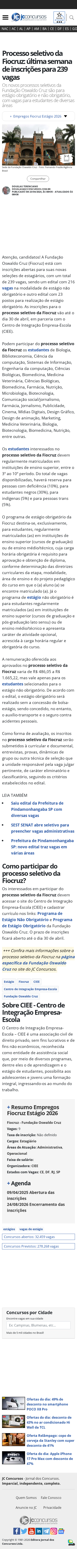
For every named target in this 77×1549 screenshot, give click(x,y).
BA (45, 28)
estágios (9, 1229)
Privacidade (52, 1507)
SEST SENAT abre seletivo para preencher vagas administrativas (42, 828)
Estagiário (28, 1141)
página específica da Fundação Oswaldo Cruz (38, 963)
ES (67, 28)
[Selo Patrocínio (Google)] (59, 17)
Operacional (17, 1153)
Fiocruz (24, 982)
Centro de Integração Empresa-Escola (30, 989)
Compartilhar (38, 178)
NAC (5, 28)
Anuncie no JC (26, 1507)
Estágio (9, 982)
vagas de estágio (31, 1229)
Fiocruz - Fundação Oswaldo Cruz (34, 1122)
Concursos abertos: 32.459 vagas (29, 1237)
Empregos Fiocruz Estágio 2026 (35, 116)
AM (36, 28)
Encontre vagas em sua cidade (24, 1318)
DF (59, 28)
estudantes (38, 350)
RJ (53, 1172)
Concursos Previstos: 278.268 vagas (31, 1246)
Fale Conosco (51, 1497)
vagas (7, 288)
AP (28, 28)
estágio (34, 597)
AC (14, 28)
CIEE (36, 982)
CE (52, 28)
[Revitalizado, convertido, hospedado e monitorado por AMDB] (71, 1542)
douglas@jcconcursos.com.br (31, 189)
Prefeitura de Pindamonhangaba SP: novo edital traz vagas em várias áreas (42, 847)
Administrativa (49, 1147)
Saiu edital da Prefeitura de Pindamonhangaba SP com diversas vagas (37, 809)
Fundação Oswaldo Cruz (21, 996)
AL (21, 28)
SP (58, 1172)
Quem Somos (26, 1497)
